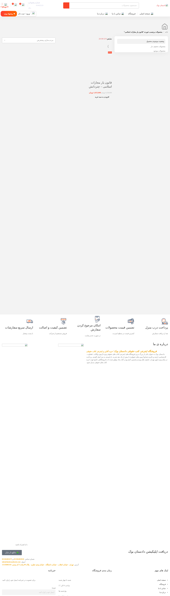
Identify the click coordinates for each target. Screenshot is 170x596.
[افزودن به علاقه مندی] (94, 77)
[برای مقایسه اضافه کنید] (108, 77)
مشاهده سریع (101, 77)
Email (54, 588)
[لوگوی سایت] (162, 5)
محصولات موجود (159, 51)
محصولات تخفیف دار (158, 46)
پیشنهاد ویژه (8, 14)
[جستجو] (66, 5)
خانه (166, 32)
